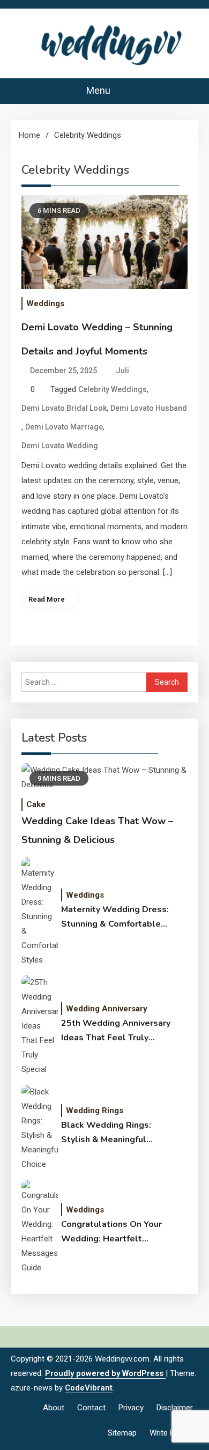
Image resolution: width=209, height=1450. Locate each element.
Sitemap (122, 1433)
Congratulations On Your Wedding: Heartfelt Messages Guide (111, 1232)
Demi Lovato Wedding (59, 445)
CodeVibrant (89, 1388)
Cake (36, 804)
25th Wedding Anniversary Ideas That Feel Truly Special (115, 1031)
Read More (46, 599)
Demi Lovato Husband (148, 408)
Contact (91, 1407)
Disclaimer (174, 1407)
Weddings (45, 303)
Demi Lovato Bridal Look (64, 408)
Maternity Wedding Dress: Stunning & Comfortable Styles (115, 917)
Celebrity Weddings (112, 389)
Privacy (131, 1407)
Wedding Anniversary (106, 1008)
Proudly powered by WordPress (105, 1373)
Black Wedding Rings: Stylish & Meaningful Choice (106, 1133)
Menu (99, 90)
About (53, 1407)
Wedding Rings (94, 1110)
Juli (122, 370)
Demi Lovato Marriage (64, 427)
